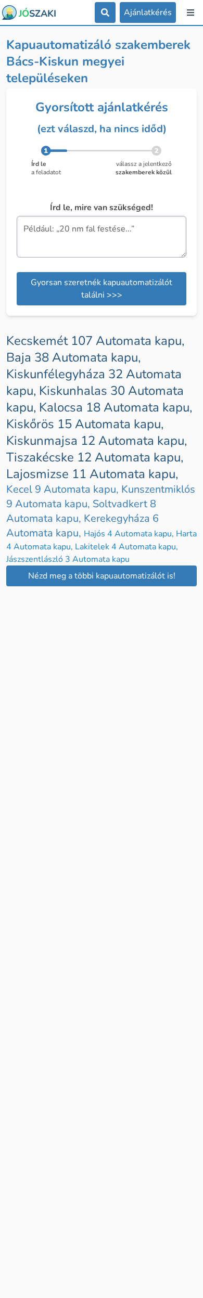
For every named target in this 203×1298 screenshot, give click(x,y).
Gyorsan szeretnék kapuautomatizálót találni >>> (101, 289)
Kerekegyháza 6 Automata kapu (82, 525)
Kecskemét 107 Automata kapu (95, 340)
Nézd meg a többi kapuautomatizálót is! (101, 576)
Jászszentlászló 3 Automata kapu (68, 559)
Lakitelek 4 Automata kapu (126, 546)
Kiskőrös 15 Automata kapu (84, 424)
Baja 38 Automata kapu (73, 357)
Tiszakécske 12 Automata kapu (94, 457)
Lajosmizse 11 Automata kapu (92, 474)
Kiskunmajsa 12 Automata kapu (96, 440)
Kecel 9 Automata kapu (63, 489)
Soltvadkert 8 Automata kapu (81, 511)
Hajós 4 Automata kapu (130, 533)
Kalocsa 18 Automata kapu (115, 407)
